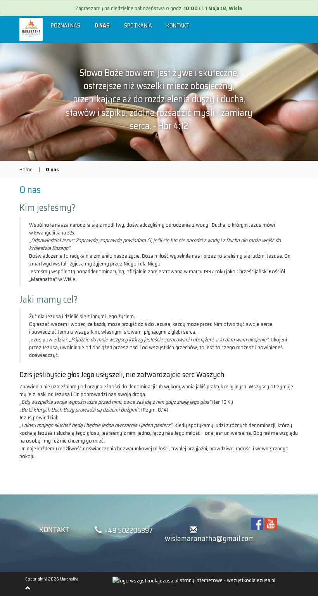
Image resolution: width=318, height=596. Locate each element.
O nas (102, 25)
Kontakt (178, 25)
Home (26, 169)
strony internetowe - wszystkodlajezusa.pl (226, 580)
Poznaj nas (65, 25)
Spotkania (138, 25)
